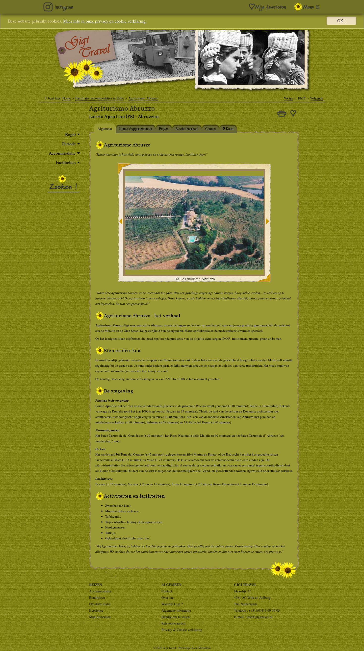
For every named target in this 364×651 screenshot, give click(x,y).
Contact (166, 591)
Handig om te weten (175, 616)
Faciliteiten (66, 162)
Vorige (288, 98)
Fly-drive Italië (99, 604)
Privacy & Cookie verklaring (181, 629)
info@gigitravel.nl (259, 616)
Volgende (316, 98)
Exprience (96, 610)
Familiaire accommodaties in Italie (99, 98)
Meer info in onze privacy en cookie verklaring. (105, 21)
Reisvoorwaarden (173, 623)
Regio (70, 134)
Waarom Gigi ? (172, 604)
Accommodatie (62, 153)
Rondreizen (97, 597)
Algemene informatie (176, 610)
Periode (69, 143)
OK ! (341, 21)
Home (66, 98)
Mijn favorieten (100, 616)
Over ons (167, 597)
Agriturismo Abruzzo (143, 98)
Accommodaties (100, 591)
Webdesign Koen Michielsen (194, 648)
